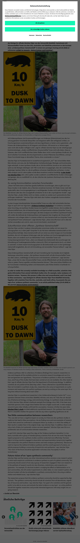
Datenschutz (39, 35)
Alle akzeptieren (40, 23)
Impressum (31, 35)
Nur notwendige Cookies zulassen (40, 29)
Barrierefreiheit (47, 35)
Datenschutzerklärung (13, 16)
